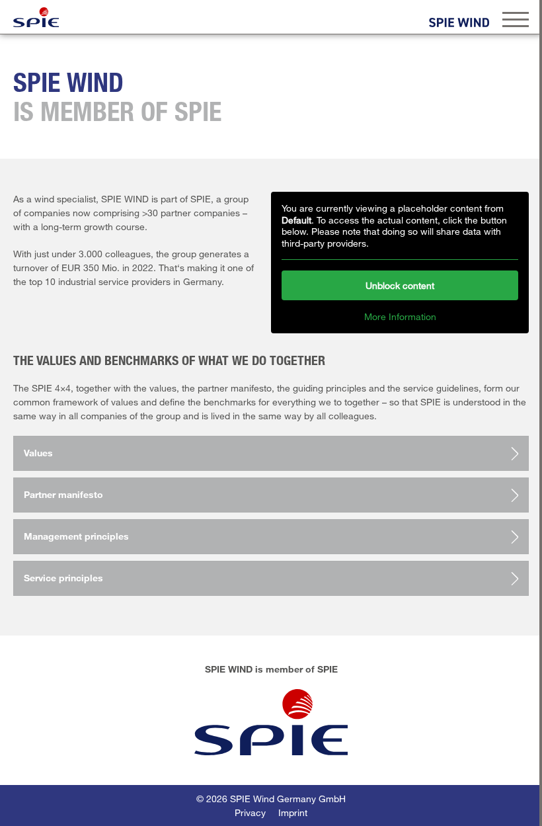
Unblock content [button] (400, 285)
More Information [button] (400, 316)
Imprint (292, 812)
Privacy (250, 812)
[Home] (36, 17)
